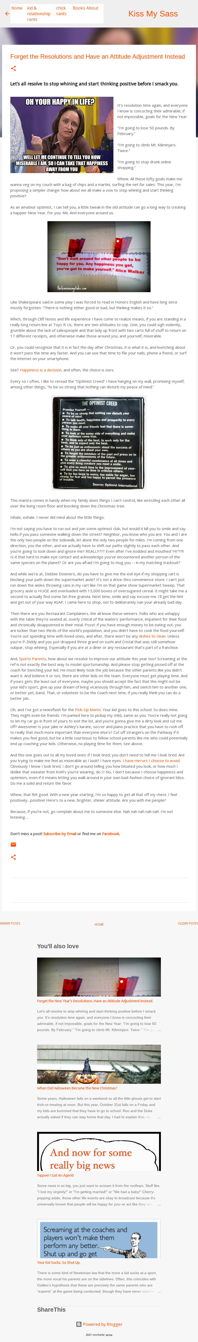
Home (99, 924)
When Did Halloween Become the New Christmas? (77, 1088)
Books (79, 8)
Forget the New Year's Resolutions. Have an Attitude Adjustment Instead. (95, 1001)
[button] (13, 69)
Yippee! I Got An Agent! (55, 1175)
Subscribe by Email (59, 833)
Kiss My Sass (153, 13)
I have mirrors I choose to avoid (151, 760)
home (16, 8)
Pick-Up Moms (88, 709)
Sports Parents (32, 658)
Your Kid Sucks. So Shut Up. (58, 1262)
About (92, 8)
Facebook (110, 833)
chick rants (61, 10)
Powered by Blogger (102, 1324)
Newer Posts (10, 923)
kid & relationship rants (39, 13)
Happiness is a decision (40, 369)
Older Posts (188, 923)
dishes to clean (152, 636)
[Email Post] (13, 846)
